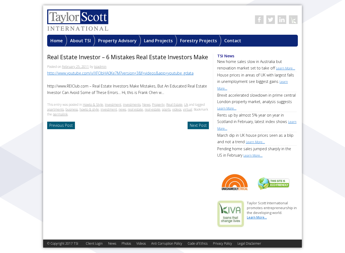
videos (176, 109)
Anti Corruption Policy (166, 243)
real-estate (152, 109)
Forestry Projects (198, 41)
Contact (232, 41)
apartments (55, 109)
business (71, 109)
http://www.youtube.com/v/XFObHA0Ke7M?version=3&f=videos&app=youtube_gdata (120, 73)
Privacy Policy (222, 243)
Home (56, 41)
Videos (141, 243)
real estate (135, 109)
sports (166, 109)
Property (158, 104)
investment (109, 109)
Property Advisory (117, 41)
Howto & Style (93, 104)
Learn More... (257, 217)
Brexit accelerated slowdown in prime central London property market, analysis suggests (256, 102)
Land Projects (158, 41)
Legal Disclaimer (249, 243)
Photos (126, 243)
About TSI (80, 41)
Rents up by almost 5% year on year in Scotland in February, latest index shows (256, 122)
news (122, 109)
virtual (187, 109)
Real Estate (174, 104)
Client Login (94, 243)
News (146, 104)
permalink (60, 114)
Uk (186, 104)
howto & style (89, 109)
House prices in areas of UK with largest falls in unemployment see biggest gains (255, 81)
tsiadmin (100, 66)
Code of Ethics (198, 243)
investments (132, 104)
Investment (113, 104)
